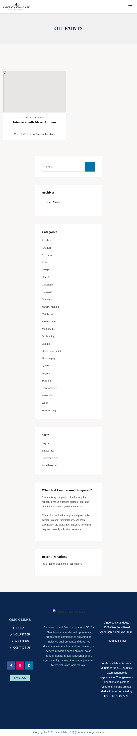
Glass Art (47, 292)
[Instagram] (20, 665)
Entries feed (48, 450)
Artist (45, 262)
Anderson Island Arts (45, 134)
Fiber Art (46, 277)
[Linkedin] (29, 665)
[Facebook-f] (11, 665)
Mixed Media (49, 321)
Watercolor (47, 395)
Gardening (47, 284)
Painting (46, 343)
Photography (48, 358)
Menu (130, 6)
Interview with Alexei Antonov (34, 122)
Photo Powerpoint (51, 351)
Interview (39, 117)
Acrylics (46, 240)
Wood (45, 402)
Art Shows (47, 255)
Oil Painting (48, 336)
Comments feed (50, 458)
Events (45, 269)
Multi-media (48, 328)
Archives (29, 117)
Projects (46, 373)
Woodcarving (49, 410)
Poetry (45, 365)
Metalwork (47, 314)
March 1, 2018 (21, 134)
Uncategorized (49, 388)
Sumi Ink (46, 380)
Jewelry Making (50, 306)
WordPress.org (49, 465)
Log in (45, 443)
